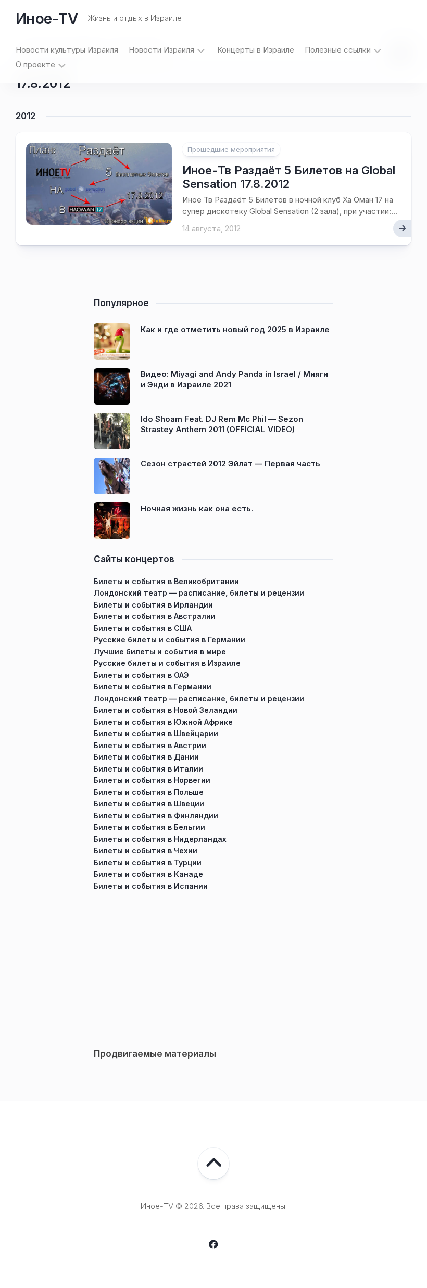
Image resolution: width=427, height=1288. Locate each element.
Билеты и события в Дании (146, 756)
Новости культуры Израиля (67, 50)
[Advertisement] (213, 965)
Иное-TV (47, 19)
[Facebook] (213, 1244)
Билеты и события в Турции (148, 862)
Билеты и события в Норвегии (152, 780)
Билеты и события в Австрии (150, 745)
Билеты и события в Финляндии (156, 815)
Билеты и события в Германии (152, 686)
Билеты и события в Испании (151, 885)
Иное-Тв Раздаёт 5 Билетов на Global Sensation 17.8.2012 (288, 177)
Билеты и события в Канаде (148, 873)
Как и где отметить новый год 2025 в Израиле (235, 329)
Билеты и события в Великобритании (166, 581)
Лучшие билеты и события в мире (160, 651)
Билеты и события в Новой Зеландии (165, 709)
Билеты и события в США (143, 628)
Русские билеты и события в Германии (169, 639)
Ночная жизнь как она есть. (197, 508)
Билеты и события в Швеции (149, 803)
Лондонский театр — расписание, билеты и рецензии (199, 592)
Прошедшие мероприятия (231, 149)
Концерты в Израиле (255, 50)
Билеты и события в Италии (148, 768)
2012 (25, 116)
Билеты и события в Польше (149, 792)
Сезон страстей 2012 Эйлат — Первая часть (230, 464)
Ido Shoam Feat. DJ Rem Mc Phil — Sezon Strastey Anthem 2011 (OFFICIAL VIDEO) (222, 424)
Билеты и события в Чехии (145, 850)
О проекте (35, 64)
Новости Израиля (161, 50)
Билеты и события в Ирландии (153, 604)
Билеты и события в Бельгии (149, 827)
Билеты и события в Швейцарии (156, 733)
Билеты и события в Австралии (155, 616)
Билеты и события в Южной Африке (163, 721)
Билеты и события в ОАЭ (141, 675)
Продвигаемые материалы (155, 1054)
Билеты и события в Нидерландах (160, 839)
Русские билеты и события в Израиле (167, 663)
